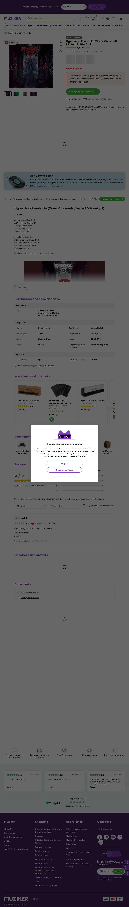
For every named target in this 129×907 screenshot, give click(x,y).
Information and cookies (64, 476)
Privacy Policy (79, 456)
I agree (64, 463)
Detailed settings (64, 469)
